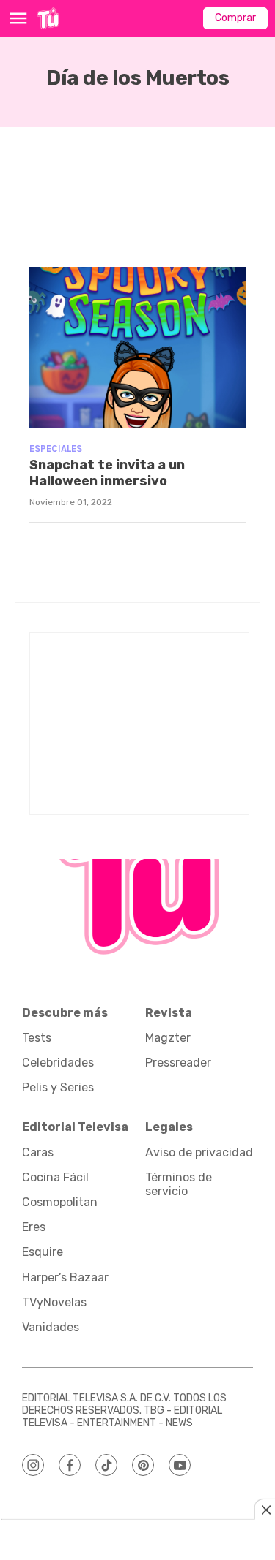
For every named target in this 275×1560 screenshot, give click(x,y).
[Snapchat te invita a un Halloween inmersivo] (137, 347)
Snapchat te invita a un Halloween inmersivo (107, 473)
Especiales (55, 448)
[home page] (48, 18)
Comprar (235, 18)
